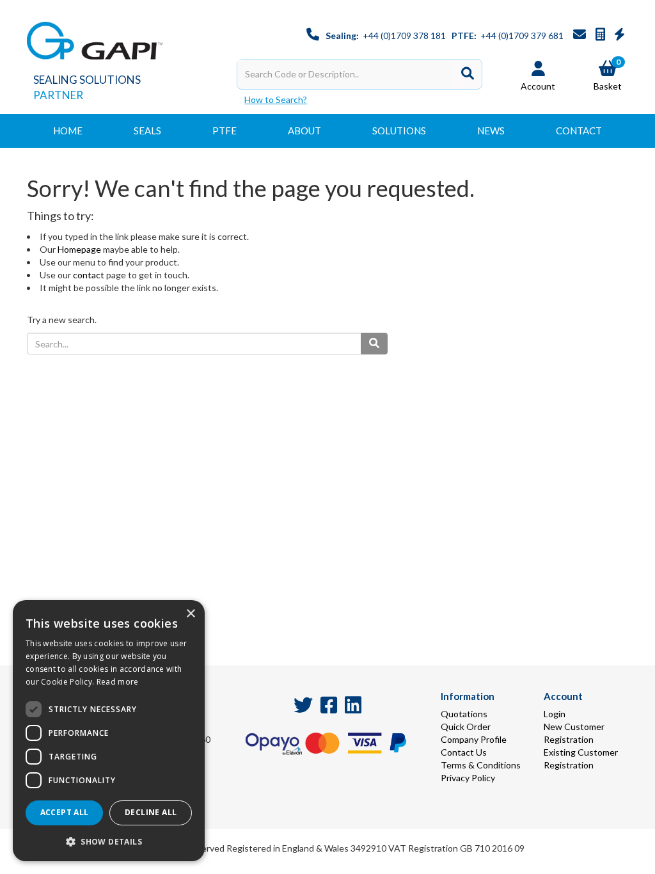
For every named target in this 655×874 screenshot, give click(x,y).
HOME (68, 130)
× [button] (190, 614)
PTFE (224, 130)
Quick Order (466, 726)
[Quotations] (601, 35)
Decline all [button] (151, 812)
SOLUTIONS (399, 130)
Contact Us (464, 752)
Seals (147, 130)
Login (554, 713)
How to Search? (275, 99)
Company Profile (474, 739)
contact (88, 274)
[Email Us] (580, 35)
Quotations (464, 713)
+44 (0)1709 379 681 (522, 35)
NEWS (491, 130)
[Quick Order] (619, 35)
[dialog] (109, 730)
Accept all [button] (64, 812)
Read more (118, 681)
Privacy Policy (468, 777)
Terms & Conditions (481, 764)
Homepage (79, 249)
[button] (109, 841)
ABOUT (304, 130)
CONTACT (579, 130)
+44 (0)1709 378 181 (404, 35)
